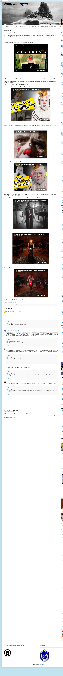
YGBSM (62, 82)
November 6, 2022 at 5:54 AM (14, 330)
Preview (62, 155)
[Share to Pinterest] (18, 304)
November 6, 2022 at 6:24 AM (19, 348)
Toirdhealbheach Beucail (10, 348)
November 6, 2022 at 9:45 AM (17, 323)
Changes (62, 132)
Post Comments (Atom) (12, 417)
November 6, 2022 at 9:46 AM (17, 341)
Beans (10, 323)
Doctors (62, 64)
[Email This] (15, 304)
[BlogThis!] (16, 304)
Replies (9, 321)
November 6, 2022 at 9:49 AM (17, 373)
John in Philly (8, 311)
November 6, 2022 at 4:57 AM (16, 311)
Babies (61, 78)
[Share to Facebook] (17, 304)
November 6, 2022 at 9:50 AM (17, 389)
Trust (61, 162)
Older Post (55, 415)
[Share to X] (16, 304)
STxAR (7, 330)
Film (61, 101)
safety (61, 167)
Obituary (62, 152)
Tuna (7, 381)
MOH (61, 48)
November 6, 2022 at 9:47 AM (17, 357)
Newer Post (6, 415)
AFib (61, 126)
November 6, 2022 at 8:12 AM (13, 381)
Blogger (43, 664)
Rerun (61, 57)
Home (31, 415)
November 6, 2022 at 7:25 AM (14, 365)
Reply (7, 318)
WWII (61, 95)
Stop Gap (62, 157)
